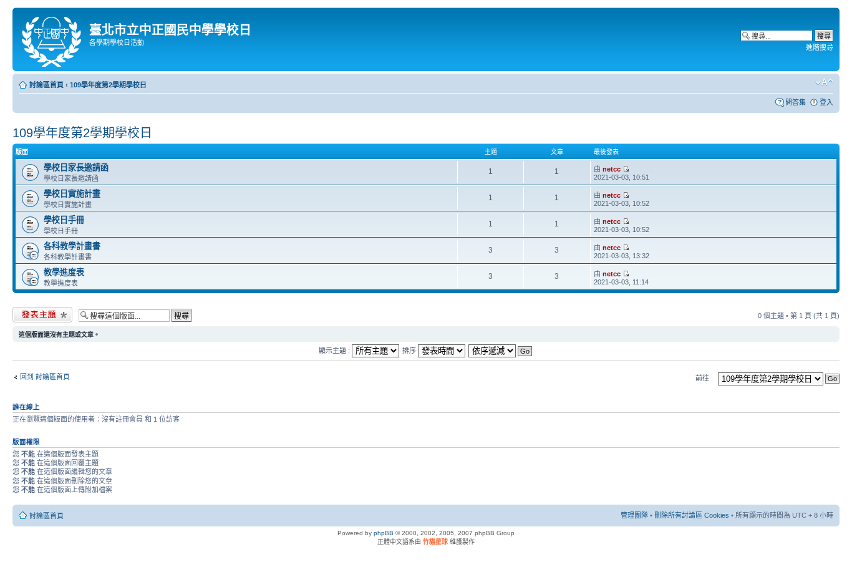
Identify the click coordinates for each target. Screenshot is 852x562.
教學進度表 (64, 272)
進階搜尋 (819, 47)
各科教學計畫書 (72, 246)
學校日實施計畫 (72, 193)
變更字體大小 (824, 82)
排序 (410, 350)
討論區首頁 (46, 85)
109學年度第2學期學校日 (108, 85)
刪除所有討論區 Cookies (691, 515)
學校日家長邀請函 (76, 167)
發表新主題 (29, 312)
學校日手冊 (64, 220)
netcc (612, 169)
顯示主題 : (335, 350)
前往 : (704, 378)
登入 (826, 102)
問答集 (795, 102)
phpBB (384, 533)
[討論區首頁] (52, 39)
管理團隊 (634, 515)
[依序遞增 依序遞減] (500, 350)
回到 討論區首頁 (45, 376)
